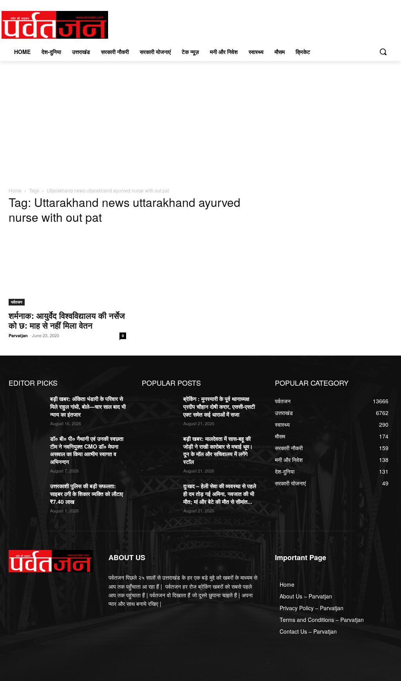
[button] (383, 51)
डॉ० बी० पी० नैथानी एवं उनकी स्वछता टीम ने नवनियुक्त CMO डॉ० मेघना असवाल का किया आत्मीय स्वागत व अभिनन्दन (86, 450)
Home (15, 190)
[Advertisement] (200, 119)
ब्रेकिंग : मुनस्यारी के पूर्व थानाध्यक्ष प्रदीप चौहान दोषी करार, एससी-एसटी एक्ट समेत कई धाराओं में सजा (219, 406)
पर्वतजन (16, 302)
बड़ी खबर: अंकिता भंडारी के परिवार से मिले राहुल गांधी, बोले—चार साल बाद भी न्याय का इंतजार (88, 406)
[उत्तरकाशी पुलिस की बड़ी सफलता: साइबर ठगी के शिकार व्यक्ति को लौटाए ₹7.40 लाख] (26, 494)
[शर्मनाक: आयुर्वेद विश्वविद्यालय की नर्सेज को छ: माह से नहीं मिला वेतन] (67, 268)
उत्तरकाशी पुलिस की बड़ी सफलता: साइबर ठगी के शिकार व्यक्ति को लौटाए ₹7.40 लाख (86, 493)
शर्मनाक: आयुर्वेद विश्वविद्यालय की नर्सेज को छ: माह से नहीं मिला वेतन (67, 320)
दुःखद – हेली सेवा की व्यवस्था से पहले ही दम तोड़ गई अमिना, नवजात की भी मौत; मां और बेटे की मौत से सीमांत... (219, 493)
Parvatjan (18, 335)
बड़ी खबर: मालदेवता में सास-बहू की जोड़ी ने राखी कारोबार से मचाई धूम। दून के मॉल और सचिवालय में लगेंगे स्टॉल (218, 450)
